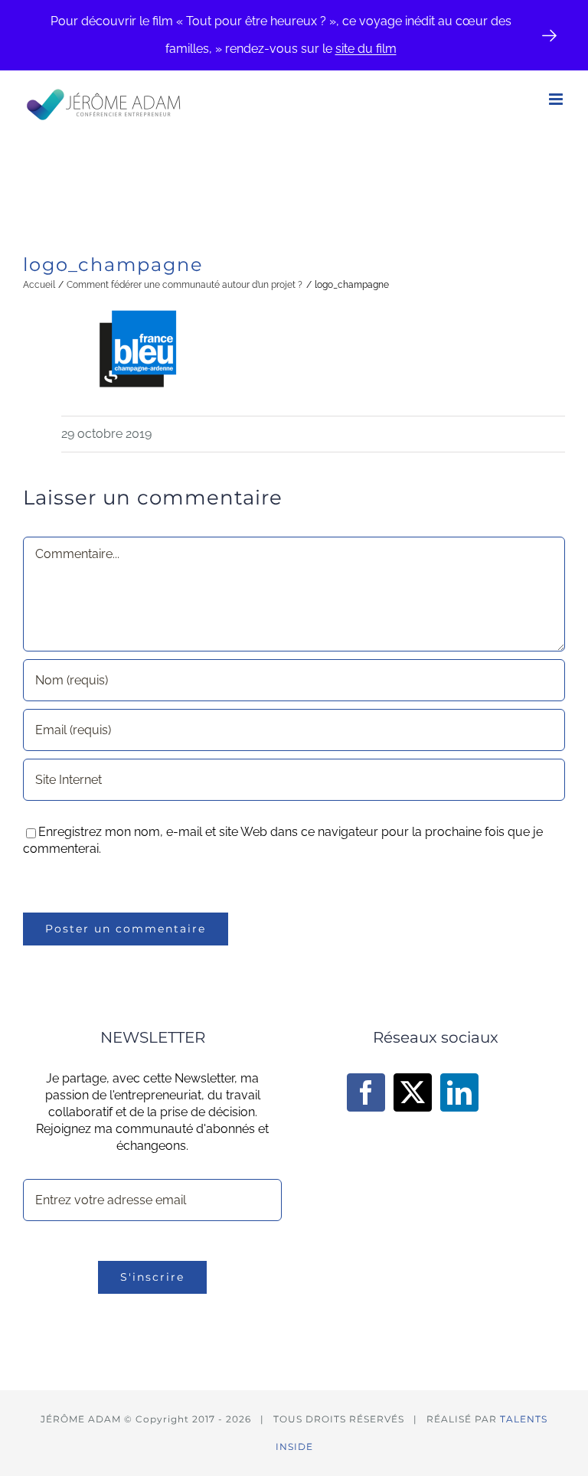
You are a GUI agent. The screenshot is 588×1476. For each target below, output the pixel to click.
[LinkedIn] (459, 1092)
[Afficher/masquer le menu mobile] (557, 99)
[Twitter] (413, 1092)
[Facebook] (366, 1092)
